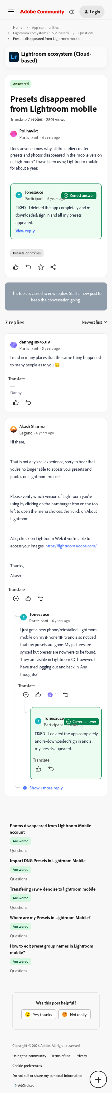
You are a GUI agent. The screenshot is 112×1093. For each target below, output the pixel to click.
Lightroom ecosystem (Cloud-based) (41, 33)
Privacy (81, 1055)
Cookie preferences (27, 1065)
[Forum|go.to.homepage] (42, 11)
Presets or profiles (27, 253)
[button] (11, 13)
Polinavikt (28, 130)
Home (17, 27)
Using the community (29, 1055)
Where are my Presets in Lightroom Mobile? (50, 917)
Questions (86, 33)
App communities (45, 27)
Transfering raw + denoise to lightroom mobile (53, 889)
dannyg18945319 (34, 341)
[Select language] (72, 12)
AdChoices (26, 1085)
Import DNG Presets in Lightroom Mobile (48, 860)
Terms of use (61, 1055)
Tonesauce (34, 192)
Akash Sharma (32, 426)
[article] (56, 373)
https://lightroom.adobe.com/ (71, 545)
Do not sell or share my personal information (47, 1075)
